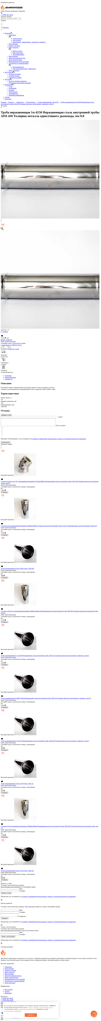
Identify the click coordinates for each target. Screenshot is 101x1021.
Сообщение (22, 916)
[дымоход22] (11, 9)
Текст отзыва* (61, 425)
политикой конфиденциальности (26, 1009)
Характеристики (10, 377)
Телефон (22, 891)
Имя (20, 889)
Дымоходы (8, 967)
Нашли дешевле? (6, 340)
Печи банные (9, 968)
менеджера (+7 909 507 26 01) (12, 345)
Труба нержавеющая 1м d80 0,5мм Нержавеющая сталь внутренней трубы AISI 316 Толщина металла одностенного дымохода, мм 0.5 (46, 698)
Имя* (61, 417)
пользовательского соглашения (12, 1011)
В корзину (4, 349)
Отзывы (8, 379)
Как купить (8, 989)
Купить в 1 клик (13, 349)
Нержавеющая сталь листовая (15, 979)
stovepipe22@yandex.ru (8, 1002)
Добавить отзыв (6, 415)
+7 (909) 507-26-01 (7, 998)
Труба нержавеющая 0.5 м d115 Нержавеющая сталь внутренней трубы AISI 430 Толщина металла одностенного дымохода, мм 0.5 (45, 741)
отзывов (4, 332)
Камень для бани (10, 970)
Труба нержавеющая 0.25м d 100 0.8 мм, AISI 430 (17, 568)
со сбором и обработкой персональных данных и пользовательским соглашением (58, 439)
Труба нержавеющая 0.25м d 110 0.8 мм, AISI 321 (17, 871)
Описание (8, 375)
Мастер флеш (9, 974)
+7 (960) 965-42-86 (7, 1000)
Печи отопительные (11, 977)
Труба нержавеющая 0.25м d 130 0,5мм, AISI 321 (17, 783)
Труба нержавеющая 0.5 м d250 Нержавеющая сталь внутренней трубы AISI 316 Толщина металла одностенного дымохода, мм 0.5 (45, 655)
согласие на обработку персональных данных (40, 1007)
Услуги (7, 991)
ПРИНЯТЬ (31, 1015)
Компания (8, 993)
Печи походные (10, 983)
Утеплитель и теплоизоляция (14, 981)
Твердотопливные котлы (13, 976)
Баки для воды (9, 972)
